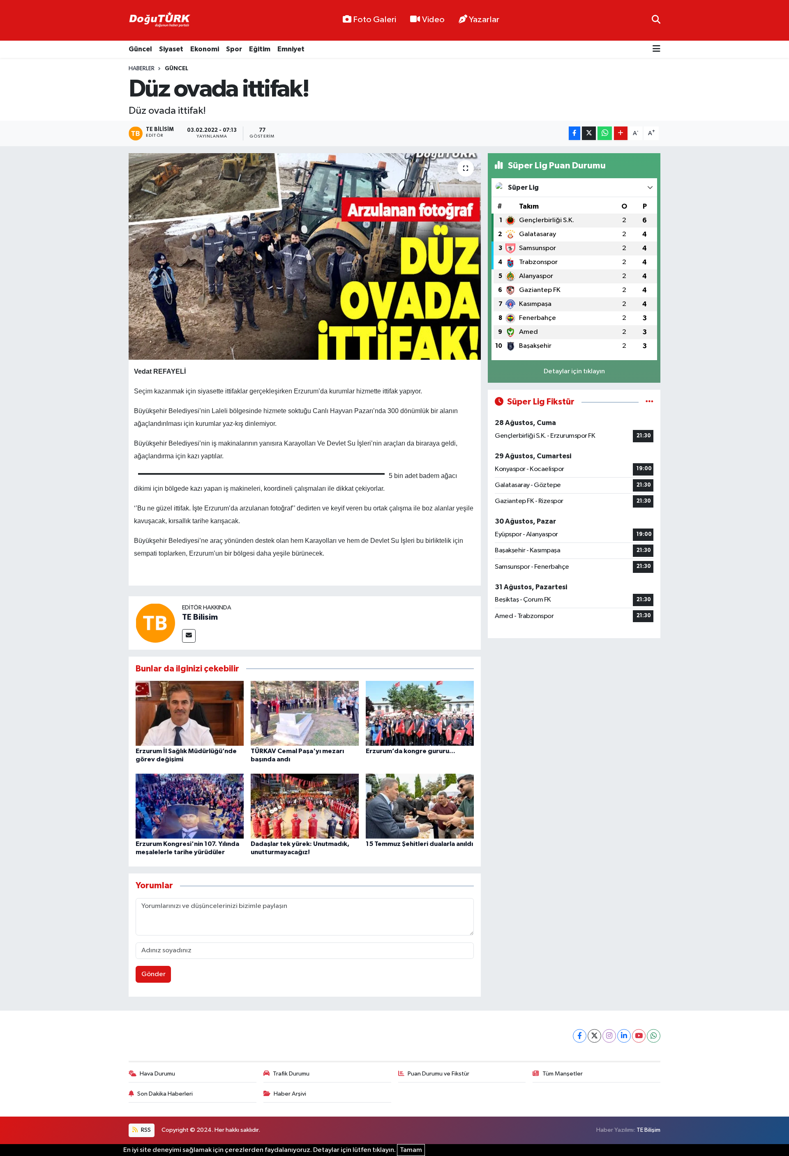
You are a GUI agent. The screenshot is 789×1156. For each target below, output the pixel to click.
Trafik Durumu (291, 1074)
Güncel (140, 49)
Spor (234, 49)
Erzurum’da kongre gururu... (410, 751)
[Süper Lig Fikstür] (649, 401)
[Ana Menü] (656, 49)
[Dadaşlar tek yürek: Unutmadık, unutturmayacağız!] (305, 805)
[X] (594, 1036)
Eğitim (259, 49)
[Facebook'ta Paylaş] (574, 133)
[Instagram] (609, 1036)
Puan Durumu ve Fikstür (438, 1074)
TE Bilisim (200, 617)
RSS (145, 1130)
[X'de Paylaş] (589, 133)
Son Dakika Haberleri (165, 1094)
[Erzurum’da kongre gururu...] (420, 713)
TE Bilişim (648, 1130)
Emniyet (291, 49)
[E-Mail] (189, 636)
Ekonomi (204, 49)
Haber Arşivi (290, 1094)
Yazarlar (484, 19)
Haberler (142, 68)
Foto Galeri (374, 19)
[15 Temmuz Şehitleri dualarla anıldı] (420, 805)
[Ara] (656, 20)
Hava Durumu (157, 1074)
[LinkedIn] (624, 1036)
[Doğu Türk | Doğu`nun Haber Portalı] (159, 20)
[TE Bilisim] (155, 622)
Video (433, 19)
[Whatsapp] (653, 1036)
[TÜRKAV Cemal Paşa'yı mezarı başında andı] (305, 713)
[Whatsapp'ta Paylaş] (605, 133)
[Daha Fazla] (621, 133)
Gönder (153, 974)
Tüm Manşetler (562, 1074)
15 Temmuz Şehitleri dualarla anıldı (419, 844)
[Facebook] (579, 1036)
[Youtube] (639, 1036)
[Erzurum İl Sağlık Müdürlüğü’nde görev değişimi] (190, 713)
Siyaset (171, 49)
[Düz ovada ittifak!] (305, 256)
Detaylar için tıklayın (574, 371)
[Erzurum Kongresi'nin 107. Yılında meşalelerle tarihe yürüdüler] (190, 805)
